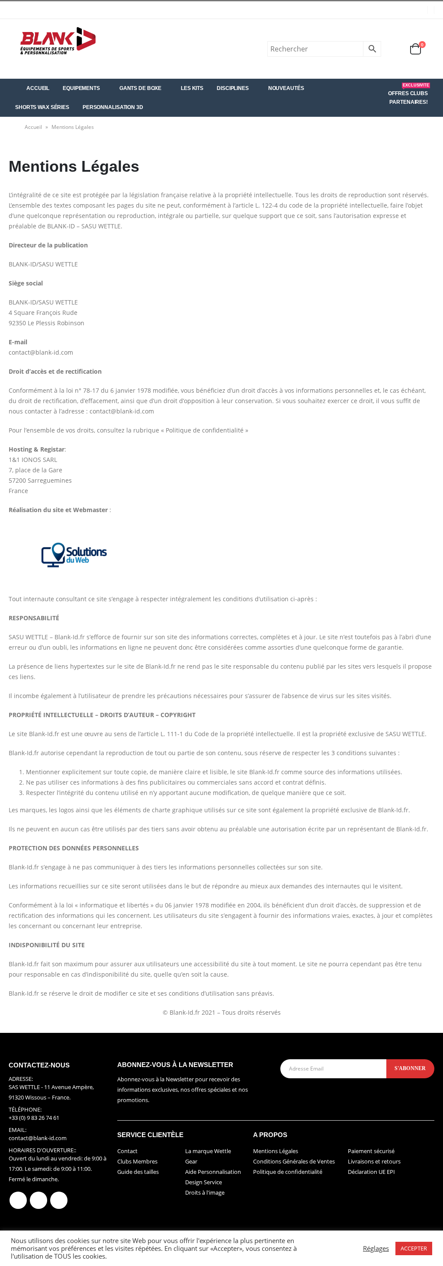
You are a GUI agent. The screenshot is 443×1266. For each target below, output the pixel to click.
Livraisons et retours (374, 1161)
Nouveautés (286, 88)
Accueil (37, 88)
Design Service (203, 1182)
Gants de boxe (140, 88)
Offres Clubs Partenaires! (408, 94)
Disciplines (233, 88)
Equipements (81, 88)
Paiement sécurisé (371, 1151)
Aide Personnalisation (213, 1172)
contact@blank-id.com (38, 1138)
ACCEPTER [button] (414, 1248)
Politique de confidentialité (287, 1172)
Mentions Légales (275, 1151)
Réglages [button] (376, 1248)
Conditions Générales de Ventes (294, 1161)
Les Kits (192, 88)
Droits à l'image (205, 1192)
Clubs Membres (137, 1161)
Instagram (58, 1200)
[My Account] (395, 48)
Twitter (38, 1200)
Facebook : (18, 1200)
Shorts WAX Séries (42, 107)
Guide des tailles (138, 1172)
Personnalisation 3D (113, 107)
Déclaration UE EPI (371, 1172)
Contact (127, 1151)
